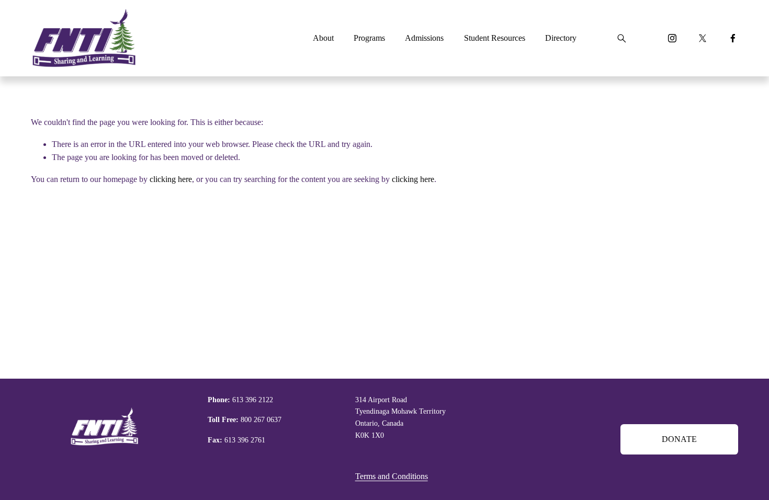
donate (679, 439)
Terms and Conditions (391, 476)
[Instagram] (672, 38)
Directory (560, 37)
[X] (702, 38)
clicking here (171, 179)
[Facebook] (733, 38)
